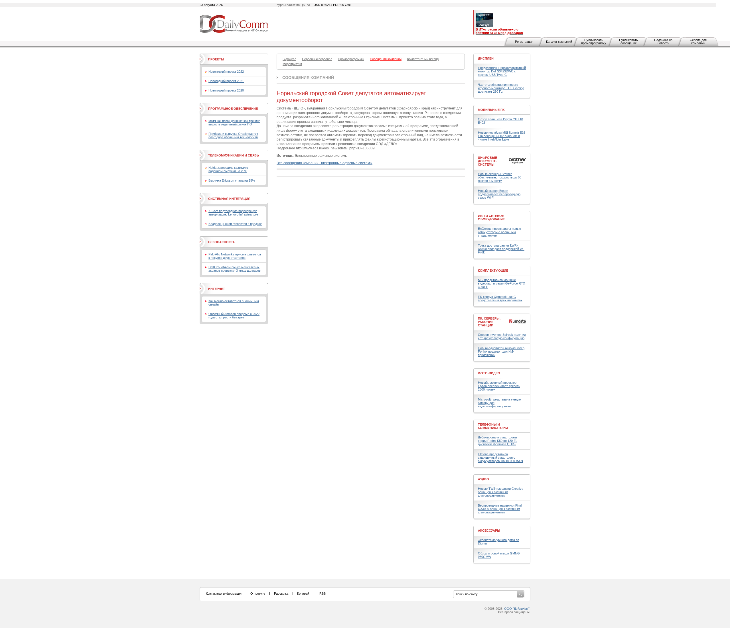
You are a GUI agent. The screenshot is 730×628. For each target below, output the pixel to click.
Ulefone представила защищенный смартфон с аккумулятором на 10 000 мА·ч (500, 457)
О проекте (257, 593)
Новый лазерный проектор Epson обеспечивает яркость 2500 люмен (499, 386)
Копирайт (304, 593)
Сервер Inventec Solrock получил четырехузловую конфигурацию (502, 336)
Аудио (483, 479)
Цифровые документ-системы (487, 161)
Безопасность (221, 242)
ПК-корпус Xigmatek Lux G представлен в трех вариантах (500, 298)
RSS (322, 593)
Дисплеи (486, 58)
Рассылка (281, 593)
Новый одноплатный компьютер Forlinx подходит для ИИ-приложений (501, 351)
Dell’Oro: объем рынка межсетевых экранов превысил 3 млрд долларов (234, 268)
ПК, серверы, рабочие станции (489, 322)
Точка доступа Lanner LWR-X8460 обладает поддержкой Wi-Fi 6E (501, 249)
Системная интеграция (229, 198)
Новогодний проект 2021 (226, 81)
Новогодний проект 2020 (226, 90)
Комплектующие (493, 270)
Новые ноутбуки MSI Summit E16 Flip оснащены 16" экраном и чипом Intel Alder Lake (501, 136)
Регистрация (524, 41)
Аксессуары (489, 530)
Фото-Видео (489, 373)
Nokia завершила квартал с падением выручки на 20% (228, 169)
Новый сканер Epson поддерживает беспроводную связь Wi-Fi (499, 194)
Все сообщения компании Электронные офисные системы (324, 163)
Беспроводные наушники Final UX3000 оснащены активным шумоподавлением (500, 509)
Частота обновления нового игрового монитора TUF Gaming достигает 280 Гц (501, 88)
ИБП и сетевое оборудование (491, 217)
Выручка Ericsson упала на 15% (231, 180)
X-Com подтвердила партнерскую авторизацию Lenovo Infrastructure (233, 212)
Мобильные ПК (491, 109)
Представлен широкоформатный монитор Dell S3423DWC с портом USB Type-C (502, 71)
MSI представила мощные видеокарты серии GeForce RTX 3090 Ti (501, 283)
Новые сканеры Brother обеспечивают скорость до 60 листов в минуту (499, 177)
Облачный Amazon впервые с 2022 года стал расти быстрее (233, 315)
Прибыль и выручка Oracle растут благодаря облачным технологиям (233, 135)
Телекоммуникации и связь (233, 155)
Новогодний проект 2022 (226, 71)
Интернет (216, 288)
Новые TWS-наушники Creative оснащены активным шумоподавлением (500, 492)
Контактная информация (224, 593)
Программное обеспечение (233, 108)
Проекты (216, 59)
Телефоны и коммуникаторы (493, 426)
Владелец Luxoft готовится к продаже (235, 223)
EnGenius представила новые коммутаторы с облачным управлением (499, 232)
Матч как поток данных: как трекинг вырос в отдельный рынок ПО (234, 122)
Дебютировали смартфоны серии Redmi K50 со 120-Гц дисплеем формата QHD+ (497, 441)
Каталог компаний (559, 41)
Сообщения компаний (308, 77)
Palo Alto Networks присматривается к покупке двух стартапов (234, 256)
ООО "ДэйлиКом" (517, 608)
